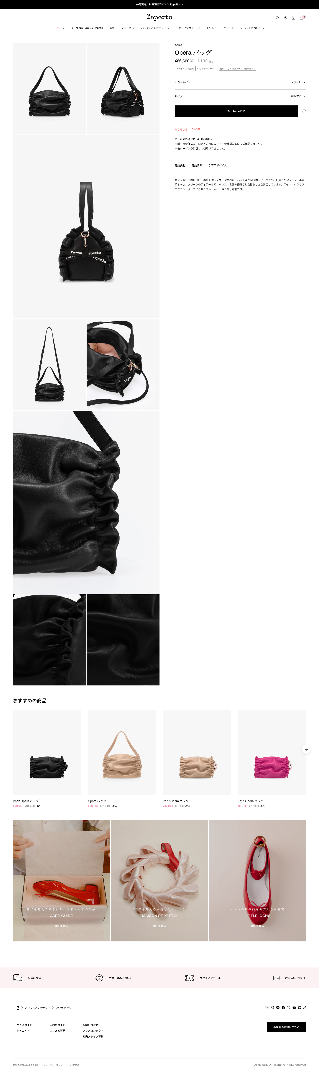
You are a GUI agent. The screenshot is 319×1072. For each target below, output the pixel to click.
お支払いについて (295, 978)
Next (306, 761)
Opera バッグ (97, 801)
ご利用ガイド (57, 1024)
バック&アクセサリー (37, 1008)
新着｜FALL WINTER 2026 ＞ (159, 4)
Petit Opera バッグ (26, 801)
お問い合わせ (90, 1024)
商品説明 (180, 165)
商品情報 (197, 165)
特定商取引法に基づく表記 (26, 1064)
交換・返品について (120, 978)
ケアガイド (23, 1030)
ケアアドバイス (218, 165)
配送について (35, 978)
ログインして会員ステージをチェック (237, 68)
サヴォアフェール (210, 978)
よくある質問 (57, 1030)
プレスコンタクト (93, 1030)
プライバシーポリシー (54, 1064)
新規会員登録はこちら (286, 1027)
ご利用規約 (74, 1064)
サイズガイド (24, 1024)
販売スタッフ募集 (93, 1036)
